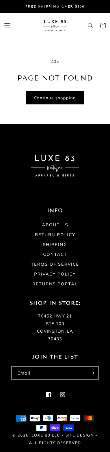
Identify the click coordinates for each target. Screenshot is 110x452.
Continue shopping (55, 97)
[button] (7, 25)
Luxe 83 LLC (46, 435)
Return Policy (55, 234)
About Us (55, 224)
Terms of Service (55, 264)
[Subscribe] (92, 373)
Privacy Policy (55, 274)
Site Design (79, 435)
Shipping (55, 244)
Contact (55, 254)
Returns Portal (55, 284)
